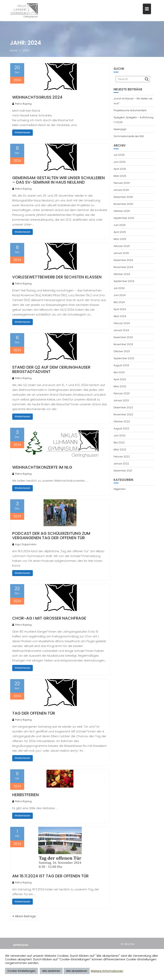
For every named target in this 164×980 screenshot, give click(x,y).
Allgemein (120, 489)
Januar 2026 (121, 190)
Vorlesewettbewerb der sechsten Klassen (57, 277)
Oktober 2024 (122, 274)
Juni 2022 (120, 435)
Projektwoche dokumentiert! (130, 110)
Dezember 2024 (123, 260)
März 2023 (120, 386)
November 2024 (123, 267)
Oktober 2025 (122, 211)
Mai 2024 (119, 302)
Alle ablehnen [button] (51, 971)
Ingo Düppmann (25, 544)
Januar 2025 (121, 253)
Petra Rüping (23, 104)
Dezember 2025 (123, 197)
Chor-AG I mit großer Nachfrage (49, 618)
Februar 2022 (122, 456)
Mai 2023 (119, 372)
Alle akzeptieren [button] (76, 971)
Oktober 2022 (122, 421)
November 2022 (123, 414)
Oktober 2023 (122, 351)
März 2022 (120, 449)
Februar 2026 (122, 183)
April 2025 (120, 232)
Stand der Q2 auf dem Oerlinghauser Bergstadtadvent (51, 369)
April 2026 (120, 169)
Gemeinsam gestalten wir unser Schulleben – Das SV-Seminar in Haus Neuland (58, 180)
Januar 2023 (121, 400)
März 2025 (120, 239)
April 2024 (120, 309)
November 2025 (123, 204)
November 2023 (123, 344)
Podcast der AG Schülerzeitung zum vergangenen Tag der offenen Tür (51, 536)
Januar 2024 (121, 330)
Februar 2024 (122, 323)
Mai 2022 (119, 442)
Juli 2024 (119, 288)
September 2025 (124, 218)
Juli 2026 (119, 155)
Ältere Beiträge (25, 916)
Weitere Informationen (107, 971)
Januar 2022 (121, 463)
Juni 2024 (120, 295)
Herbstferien (25, 795)
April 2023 (120, 379)
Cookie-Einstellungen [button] (21, 971)
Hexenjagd (120, 129)
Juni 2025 (120, 225)
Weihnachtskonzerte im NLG (42, 467)
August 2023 (121, 365)
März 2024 (120, 316)
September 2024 (124, 281)
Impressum (20, 945)
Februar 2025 (122, 246)
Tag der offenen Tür (33, 713)
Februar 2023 (122, 393)
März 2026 (120, 176)
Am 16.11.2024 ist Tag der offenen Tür (50, 876)
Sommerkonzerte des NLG (129, 136)
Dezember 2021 (123, 470)
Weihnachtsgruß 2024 (37, 97)
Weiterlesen (22, 132)
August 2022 (121, 428)
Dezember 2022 (123, 407)
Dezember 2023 (123, 337)
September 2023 (124, 358)
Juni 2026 (120, 162)
